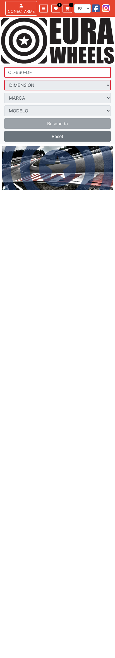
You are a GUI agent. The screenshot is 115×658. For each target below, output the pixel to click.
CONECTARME (21, 11)
